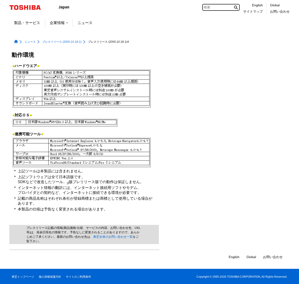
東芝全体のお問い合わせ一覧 (113, 236)
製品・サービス (27, 23)
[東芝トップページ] (28, 7)
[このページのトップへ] (288, 275)
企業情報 (57, 23)
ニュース (85, 23)
